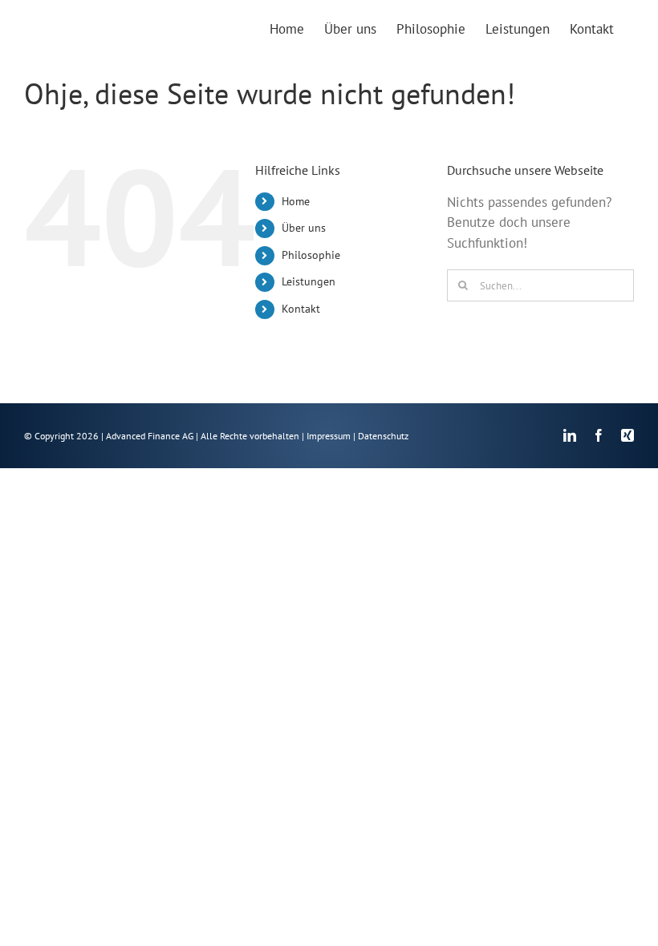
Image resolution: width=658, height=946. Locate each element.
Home (296, 201)
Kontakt (301, 308)
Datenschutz (383, 436)
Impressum (329, 436)
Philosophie (311, 255)
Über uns (304, 227)
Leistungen (308, 281)
